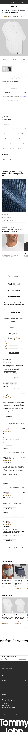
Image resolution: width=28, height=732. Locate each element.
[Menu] (2, 6)
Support (3, 689)
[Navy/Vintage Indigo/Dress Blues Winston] (20, 581)
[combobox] (19, 388)
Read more (21, 408)
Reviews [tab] (12, 327)
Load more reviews (14, 553)
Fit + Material (5, 154)
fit (3, 383)
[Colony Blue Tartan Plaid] (4, 581)
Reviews (16, 16)
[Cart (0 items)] (25, 6)
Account (3, 685)
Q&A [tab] (17, 327)
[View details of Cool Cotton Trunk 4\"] (8, 571)
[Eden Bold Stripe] (6, 581)
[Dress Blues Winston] (9, 581)
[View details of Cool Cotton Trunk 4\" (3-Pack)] (20, 571)
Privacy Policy (4, 703)
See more (5, 419)
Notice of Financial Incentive (7, 668)
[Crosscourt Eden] (7, 581)
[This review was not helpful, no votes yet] (23, 423)
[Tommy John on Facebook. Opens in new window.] (2, 700)
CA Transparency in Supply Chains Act (8, 707)
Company (4, 694)
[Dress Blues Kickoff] (2, 581)
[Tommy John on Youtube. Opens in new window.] (12, 700)
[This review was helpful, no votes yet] (21, 423)
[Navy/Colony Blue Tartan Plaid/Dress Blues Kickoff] (15, 581)
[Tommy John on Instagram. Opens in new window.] (8, 700)
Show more (5, 386)
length (11, 383)
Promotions (4, 680)
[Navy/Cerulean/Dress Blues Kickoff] (16, 581)
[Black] (9, 69)
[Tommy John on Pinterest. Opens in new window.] (15, 700)
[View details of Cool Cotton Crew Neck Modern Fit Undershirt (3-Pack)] (20, 605)
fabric (7, 383)
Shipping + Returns (6, 159)
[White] (4, 69)
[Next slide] (26, 2)
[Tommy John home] (14, 6)
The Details (4, 113)
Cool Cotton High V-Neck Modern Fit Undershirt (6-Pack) (7, 619)
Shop (3, 675)
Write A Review (14, 352)
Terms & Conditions (5, 705)
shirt (16, 383)
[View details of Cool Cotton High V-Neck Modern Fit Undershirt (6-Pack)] (8, 605)
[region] (8, 571)
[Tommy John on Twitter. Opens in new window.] (5, 700)
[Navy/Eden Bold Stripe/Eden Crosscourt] (18, 581)
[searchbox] (8, 378)
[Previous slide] (1, 2)
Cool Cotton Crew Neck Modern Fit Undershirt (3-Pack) (20, 619)
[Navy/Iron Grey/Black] (21, 581)
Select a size (14, 88)
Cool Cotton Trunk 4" (6, 583)
